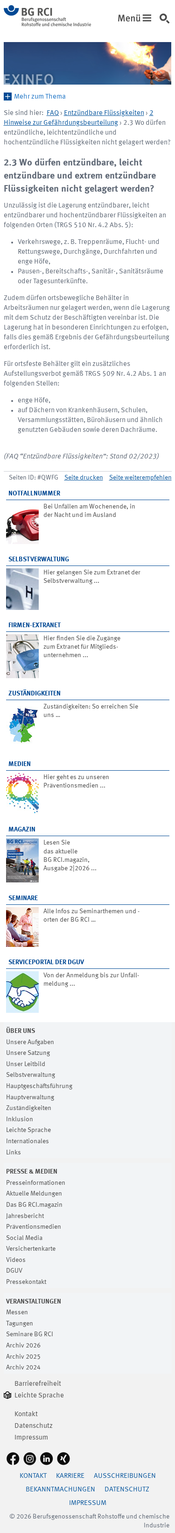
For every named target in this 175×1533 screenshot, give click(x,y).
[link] (136, 15)
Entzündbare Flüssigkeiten (104, 113)
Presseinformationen (35, 1183)
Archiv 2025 (23, 1357)
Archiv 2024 (23, 1367)
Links (13, 1152)
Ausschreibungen (125, 1476)
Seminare (23, 898)
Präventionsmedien (33, 1227)
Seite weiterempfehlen (140, 477)
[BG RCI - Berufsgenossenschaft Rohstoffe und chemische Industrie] (47, 24)
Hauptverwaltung (30, 1097)
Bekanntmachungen (60, 1489)
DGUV (14, 1271)
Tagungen (19, 1323)
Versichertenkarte (31, 1249)
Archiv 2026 (23, 1345)
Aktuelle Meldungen (34, 1193)
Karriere (70, 1476)
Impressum (31, 1437)
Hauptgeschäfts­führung (39, 1086)
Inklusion (19, 1119)
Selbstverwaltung (38, 559)
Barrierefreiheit (37, 1384)
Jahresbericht (25, 1216)
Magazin (21, 829)
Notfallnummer (34, 493)
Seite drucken (83, 477)
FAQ (53, 113)
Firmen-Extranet (34, 625)
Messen (17, 1312)
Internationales (27, 1141)
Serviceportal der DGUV (46, 962)
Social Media (24, 1238)
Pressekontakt (26, 1282)
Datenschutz (33, 1426)
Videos (16, 1260)
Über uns (20, 1031)
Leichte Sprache (28, 1130)
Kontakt (26, 1414)
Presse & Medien (31, 1171)
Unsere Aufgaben (30, 1042)
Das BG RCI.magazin (34, 1205)
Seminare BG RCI (29, 1334)
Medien (19, 764)
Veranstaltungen (33, 1301)
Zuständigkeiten (34, 693)
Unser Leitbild (25, 1064)
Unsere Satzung (28, 1053)
